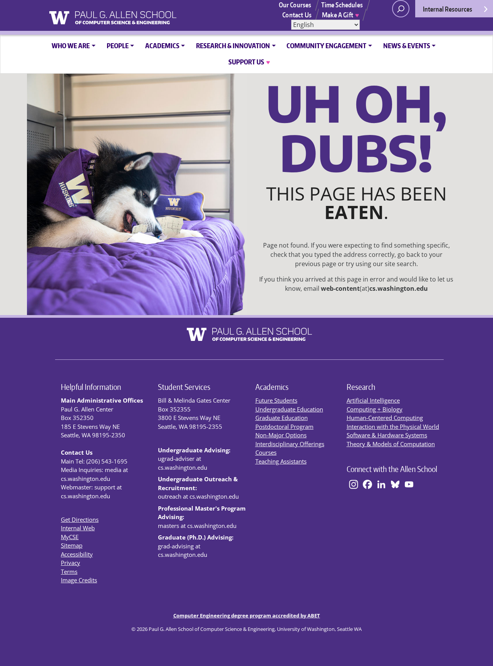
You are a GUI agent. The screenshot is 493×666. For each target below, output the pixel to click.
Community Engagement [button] (326, 45)
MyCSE (70, 537)
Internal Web (78, 528)
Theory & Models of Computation (391, 444)
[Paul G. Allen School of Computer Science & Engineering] (140, 15)
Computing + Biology (374, 409)
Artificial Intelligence (373, 400)
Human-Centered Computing (385, 418)
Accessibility (77, 554)
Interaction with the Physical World (393, 426)
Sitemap (71, 545)
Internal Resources (447, 9)
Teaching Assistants (281, 461)
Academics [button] (162, 45)
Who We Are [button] (71, 45)
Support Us (249, 61)
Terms (69, 571)
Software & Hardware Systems (387, 435)
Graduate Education (281, 418)
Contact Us (297, 14)
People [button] (118, 45)
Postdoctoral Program (284, 426)
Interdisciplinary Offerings (289, 444)
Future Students (276, 400)
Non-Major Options (281, 435)
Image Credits (79, 580)
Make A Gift (340, 14)
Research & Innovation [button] (233, 45)
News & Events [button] (406, 45)
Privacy (70, 563)
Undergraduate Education (289, 409)
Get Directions (80, 519)
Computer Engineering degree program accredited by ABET (246, 615)
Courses (266, 452)
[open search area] (400, 8)
